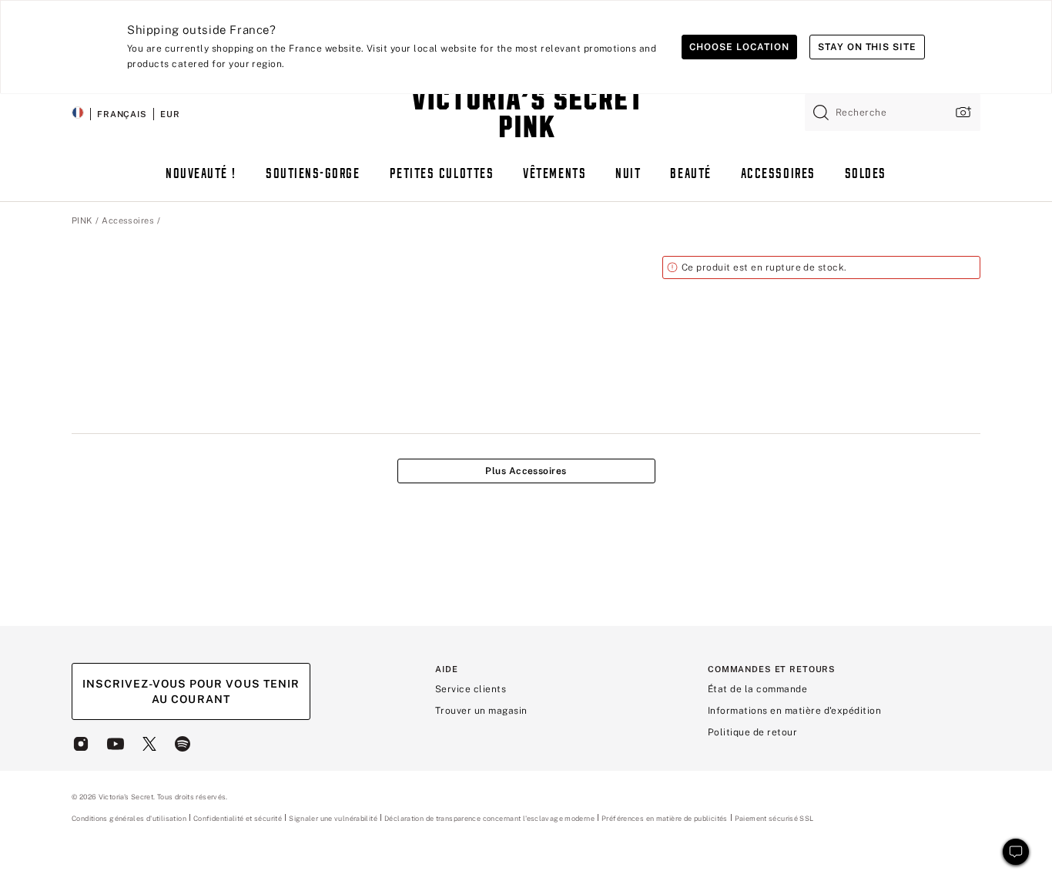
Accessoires (128, 220)
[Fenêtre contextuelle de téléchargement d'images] (962, 112)
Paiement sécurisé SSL (774, 818)
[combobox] (892, 112)
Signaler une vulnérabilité (333, 818)
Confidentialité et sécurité (237, 818)
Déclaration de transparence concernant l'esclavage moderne (489, 818)
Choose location (739, 47)
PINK (82, 220)
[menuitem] (201, 181)
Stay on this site (867, 47)
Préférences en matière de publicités (664, 818)
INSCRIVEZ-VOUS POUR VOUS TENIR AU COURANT (191, 691)
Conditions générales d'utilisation (129, 818)
